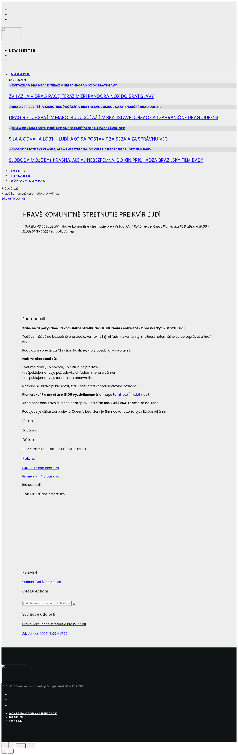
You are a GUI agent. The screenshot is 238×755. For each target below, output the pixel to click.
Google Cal (52, 582)
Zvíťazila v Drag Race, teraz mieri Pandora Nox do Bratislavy (81, 96)
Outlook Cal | (32, 582)
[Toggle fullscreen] (21, 745)
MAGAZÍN (20, 74)
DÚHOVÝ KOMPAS (28, 181)
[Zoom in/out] (31, 745)
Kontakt (16, 720)
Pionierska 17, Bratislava (41, 476)
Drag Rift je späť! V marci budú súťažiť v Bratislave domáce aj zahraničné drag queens (113, 117)
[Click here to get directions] (74, 604)
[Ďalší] (11, 751)
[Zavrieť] (4, 745)
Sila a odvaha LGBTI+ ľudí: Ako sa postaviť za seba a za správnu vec (88, 139)
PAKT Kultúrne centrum (40, 468)
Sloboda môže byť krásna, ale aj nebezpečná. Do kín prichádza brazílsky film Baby (106, 160)
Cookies (16, 717)
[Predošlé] (4, 751)
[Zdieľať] (11, 745)
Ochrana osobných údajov (33, 713)
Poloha (28, 458)
